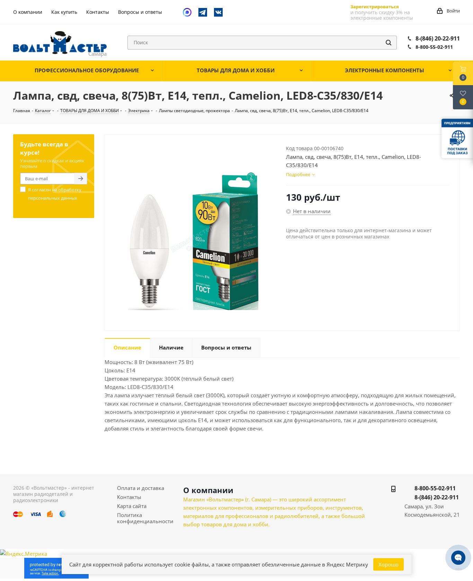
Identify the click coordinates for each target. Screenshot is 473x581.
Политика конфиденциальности (145, 518)
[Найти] (388, 42)
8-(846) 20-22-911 (438, 38)
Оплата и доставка (140, 487)
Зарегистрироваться (374, 6)
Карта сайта (131, 505)
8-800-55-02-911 (434, 47)
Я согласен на (54, 194)
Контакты (129, 496)
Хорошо (388, 564)
